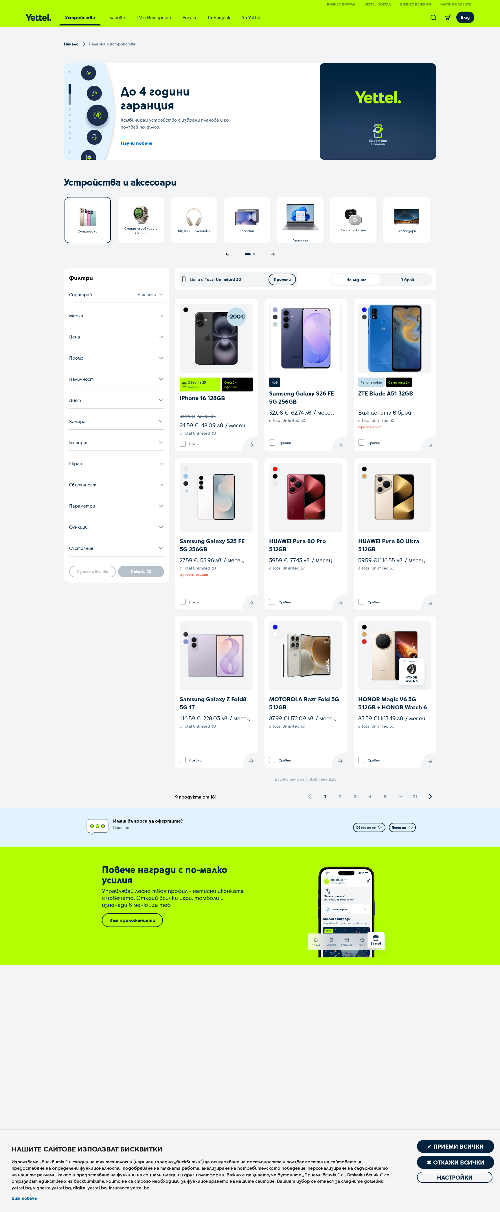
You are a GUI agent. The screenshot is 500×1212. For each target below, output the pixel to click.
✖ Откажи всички (455, 1162)
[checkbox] (183, 444)
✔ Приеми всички (455, 1146)
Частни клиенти (455, 4)
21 (415, 796)
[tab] (80, 17)
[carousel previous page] (227, 254)
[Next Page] (430, 796)
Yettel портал (378, 4)
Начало (71, 43)
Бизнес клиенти (415, 4)
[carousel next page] (273, 254)
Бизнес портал (341, 4)
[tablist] (162, 17)
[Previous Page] (310, 796)
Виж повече (24, 1198)
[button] (116, 294)
